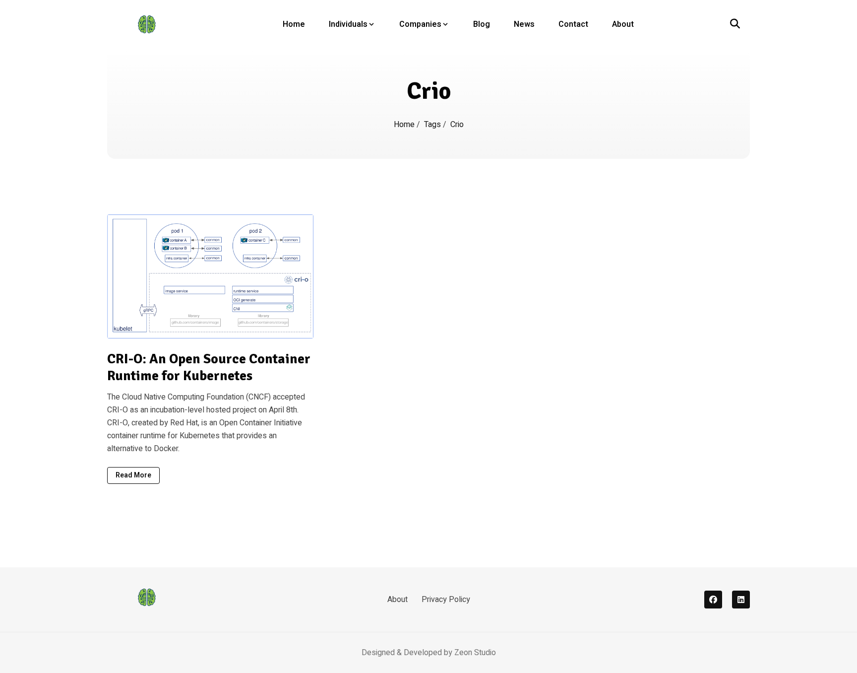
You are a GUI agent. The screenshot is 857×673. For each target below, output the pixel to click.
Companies (420, 24)
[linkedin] (741, 599)
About (623, 24)
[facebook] (713, 599)
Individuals (348, 24)
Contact (573, 24)
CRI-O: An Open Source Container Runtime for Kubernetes (208, 367)
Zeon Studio (475, 653)
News (524, 24)
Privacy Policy (446, 600)
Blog (481, 24)
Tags (433, 125)
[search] (735, 24)
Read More (133, 475)
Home (294, 24)
